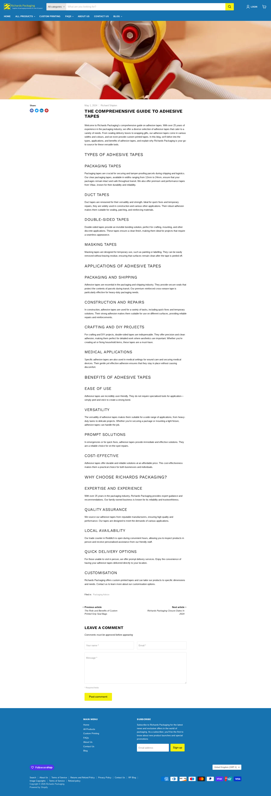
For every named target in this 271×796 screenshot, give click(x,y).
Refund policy (74, 781)
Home (7, 16)
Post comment (98, 696)
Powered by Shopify (39, 787)
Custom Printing (49, 16)
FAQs (68, 16)
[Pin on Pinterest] (46, 110)
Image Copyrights (38, 781)
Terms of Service (59, 777)
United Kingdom (225, 767)
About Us (83, 16)
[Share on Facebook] (32, 110)
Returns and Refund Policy (82, 777)
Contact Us (101, 16)
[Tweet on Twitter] (37, 110)
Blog (117, 16)
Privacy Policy (104, 777)
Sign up (177, 747)
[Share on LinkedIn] (41, 110)
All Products (24, 16)
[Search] (229, 6)
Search (33, 777)
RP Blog (132, 777)
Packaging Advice (101, 594)
